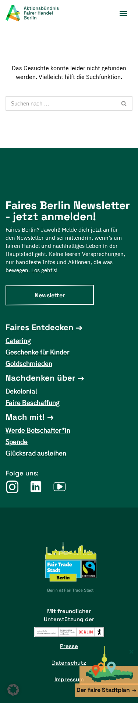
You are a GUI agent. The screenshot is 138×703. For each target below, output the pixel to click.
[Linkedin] (35, 486)
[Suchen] (124, 103)
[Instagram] (12, 486)
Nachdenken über (40, 378)
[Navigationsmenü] (123, 13)
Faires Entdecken (40, 327)
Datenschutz (69, 662)
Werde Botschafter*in (38, 430)
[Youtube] (59, 486)
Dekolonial (21, 391)
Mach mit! (25, 417)
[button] (13, 689)
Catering (18, 340)
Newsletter (50, 295)
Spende (17, 441)
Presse (69, 646)
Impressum (69, 679)
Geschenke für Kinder (38, 352)
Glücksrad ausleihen (36, 453)
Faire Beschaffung (33, 402)
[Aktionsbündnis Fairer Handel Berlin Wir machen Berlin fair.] (37, 13)
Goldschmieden (29, 363)
